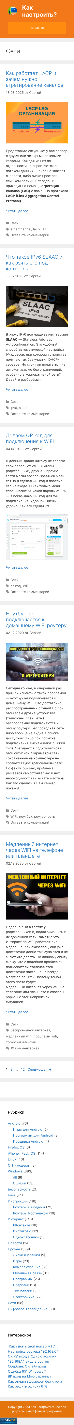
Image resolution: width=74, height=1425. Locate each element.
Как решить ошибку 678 (27, 1386)
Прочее (14, 1249)
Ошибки (19, 1183)
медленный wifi (19, 1036)
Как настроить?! (42, 1407)
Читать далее (17, 211)
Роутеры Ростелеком (30, 1213)
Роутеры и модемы (29, 1207)
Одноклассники (26, 1237)
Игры (17, 1261)
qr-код (15, 586)
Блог (12, 1195)
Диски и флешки (26, 1255)
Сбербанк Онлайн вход (27, 1366)
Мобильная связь (27, 1273)
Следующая (40, 1069)
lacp (36, 229)
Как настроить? (39, 11)
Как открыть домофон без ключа (35, 1381)
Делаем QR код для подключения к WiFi (30, 438)
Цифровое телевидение (27, 1309)
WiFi (26, 586)
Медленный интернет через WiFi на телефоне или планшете (34, 850)
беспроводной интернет (30, 1030)
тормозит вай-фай (21, 1042)
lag (44, 229)
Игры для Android (27, 1129)
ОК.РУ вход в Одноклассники (32, 1356)
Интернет (16, 1219)
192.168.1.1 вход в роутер (28, 1361)
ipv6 (13, 408)
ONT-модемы (19, 1165)
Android (14, 1123)
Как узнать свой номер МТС (31, 1346)
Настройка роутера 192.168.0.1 (33, 1351)
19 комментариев (24, 1048)
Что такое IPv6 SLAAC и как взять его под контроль (34, 263)
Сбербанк (21, 1285)
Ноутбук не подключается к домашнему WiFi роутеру (36, 619)
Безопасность (19, 1189)
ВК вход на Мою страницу (29, 1376)
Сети (14, 223)
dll (15, 1177)
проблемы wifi (45, 1036)
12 (23, 1069)
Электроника (23, 1297)
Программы (23, 1279)
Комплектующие (26, 1267)
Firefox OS (16, 1147)
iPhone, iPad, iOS (21, 1153)
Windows (15, 1171)
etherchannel (20, 229)
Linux (12, 1159)
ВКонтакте (21, 1225)
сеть (51, 816)
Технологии (22, 1291)
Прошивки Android (28, 1141)
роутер (40, 816)
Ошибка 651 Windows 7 (27, 1371)
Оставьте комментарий (29, 235)
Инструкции (18, 1201)
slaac (23, 408)
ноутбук (25, 816)
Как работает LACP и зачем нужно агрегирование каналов (34, 79)
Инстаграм (22, 1231)
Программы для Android (33, 1135)
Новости (15, 1243)
